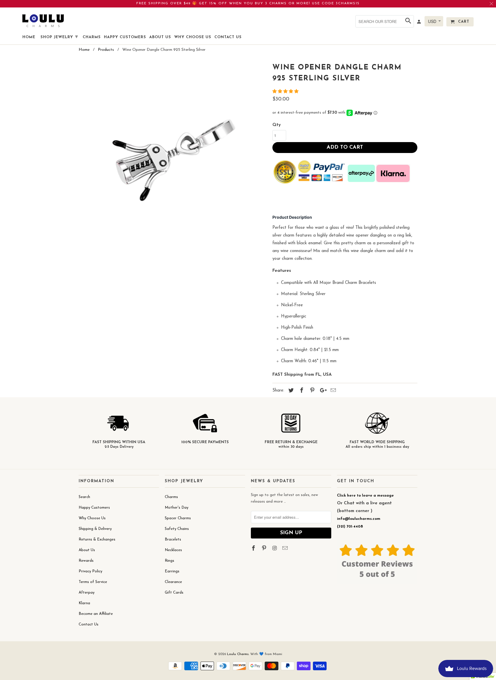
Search (84, 497)
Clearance (173, 582)
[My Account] (419, 23)
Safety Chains (177, 529)
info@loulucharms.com (358, 519)
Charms (171, 497)
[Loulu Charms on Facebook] (254, 548)
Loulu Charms (238, 654)
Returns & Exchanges (97, 539)
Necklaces (173, 550)
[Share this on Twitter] (290, 391)
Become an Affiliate (96, 614)
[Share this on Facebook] (300, 391)
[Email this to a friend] (332, 391)
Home (28, 37)
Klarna (84, 603)
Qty (276, 125)
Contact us (228, 37)
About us (160, 37)
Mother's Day (176, 507)
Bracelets (173, 539)
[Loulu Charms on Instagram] (275, 548)
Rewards (86, 561)
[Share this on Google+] (321, 391)
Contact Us (88, 624)
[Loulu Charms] (43, 20)
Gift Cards (174, 592)
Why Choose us (192, 37)
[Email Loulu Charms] (285, 548)
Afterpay (86, 592)
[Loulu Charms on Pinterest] (264, 548)
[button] (286, 92)
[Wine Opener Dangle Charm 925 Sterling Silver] (173, 155)
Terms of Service (93, 582)
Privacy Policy (90, 571)
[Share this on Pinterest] (311, 391)
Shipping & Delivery (95, 529)
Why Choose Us (92, 518)
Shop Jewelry (59, 37)
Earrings (172, 571)
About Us (87, 550)
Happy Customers (94, 507)
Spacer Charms (178, 518)
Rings (169, 561)
